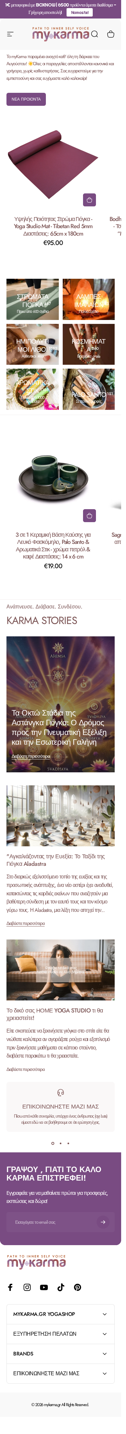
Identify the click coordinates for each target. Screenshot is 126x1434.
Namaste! (80, 12)
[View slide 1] (53, 1143)
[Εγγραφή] (103, 1222)
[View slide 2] (61, 1143)
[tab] (26, 99)
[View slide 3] (68, 1143)
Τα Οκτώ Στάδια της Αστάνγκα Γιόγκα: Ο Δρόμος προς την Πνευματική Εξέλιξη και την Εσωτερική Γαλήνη (59, 727)
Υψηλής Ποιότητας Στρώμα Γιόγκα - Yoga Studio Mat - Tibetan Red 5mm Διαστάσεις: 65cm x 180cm (53, 226)
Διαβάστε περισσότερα (31, 756)
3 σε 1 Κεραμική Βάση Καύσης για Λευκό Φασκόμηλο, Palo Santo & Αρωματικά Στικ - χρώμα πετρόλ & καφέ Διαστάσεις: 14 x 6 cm (53, 545)
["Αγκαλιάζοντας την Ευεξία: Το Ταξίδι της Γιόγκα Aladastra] (60, 815)
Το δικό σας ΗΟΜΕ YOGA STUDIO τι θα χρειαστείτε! (54, 1014)
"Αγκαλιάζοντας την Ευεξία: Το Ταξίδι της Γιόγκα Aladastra (55, 860)
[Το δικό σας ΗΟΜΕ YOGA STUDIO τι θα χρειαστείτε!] (60, 969)
